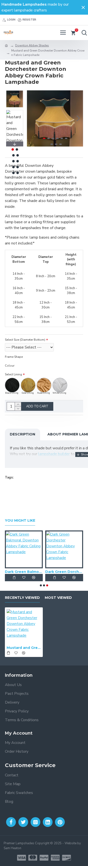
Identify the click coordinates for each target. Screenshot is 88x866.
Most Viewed (58, 598)
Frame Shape (14, 357)
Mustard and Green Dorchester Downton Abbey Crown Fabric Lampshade (24, 647)
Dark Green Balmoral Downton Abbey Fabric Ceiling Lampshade (24, 572)
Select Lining (13, 374)
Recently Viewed (22, 598)
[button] (32, 118)
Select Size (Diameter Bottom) (25, 340)
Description (22, 434)
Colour (9, 366)
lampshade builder (54, 454)
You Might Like (20, 520)
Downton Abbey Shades (32, 45)
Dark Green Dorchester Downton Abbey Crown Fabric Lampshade (64, 572)
